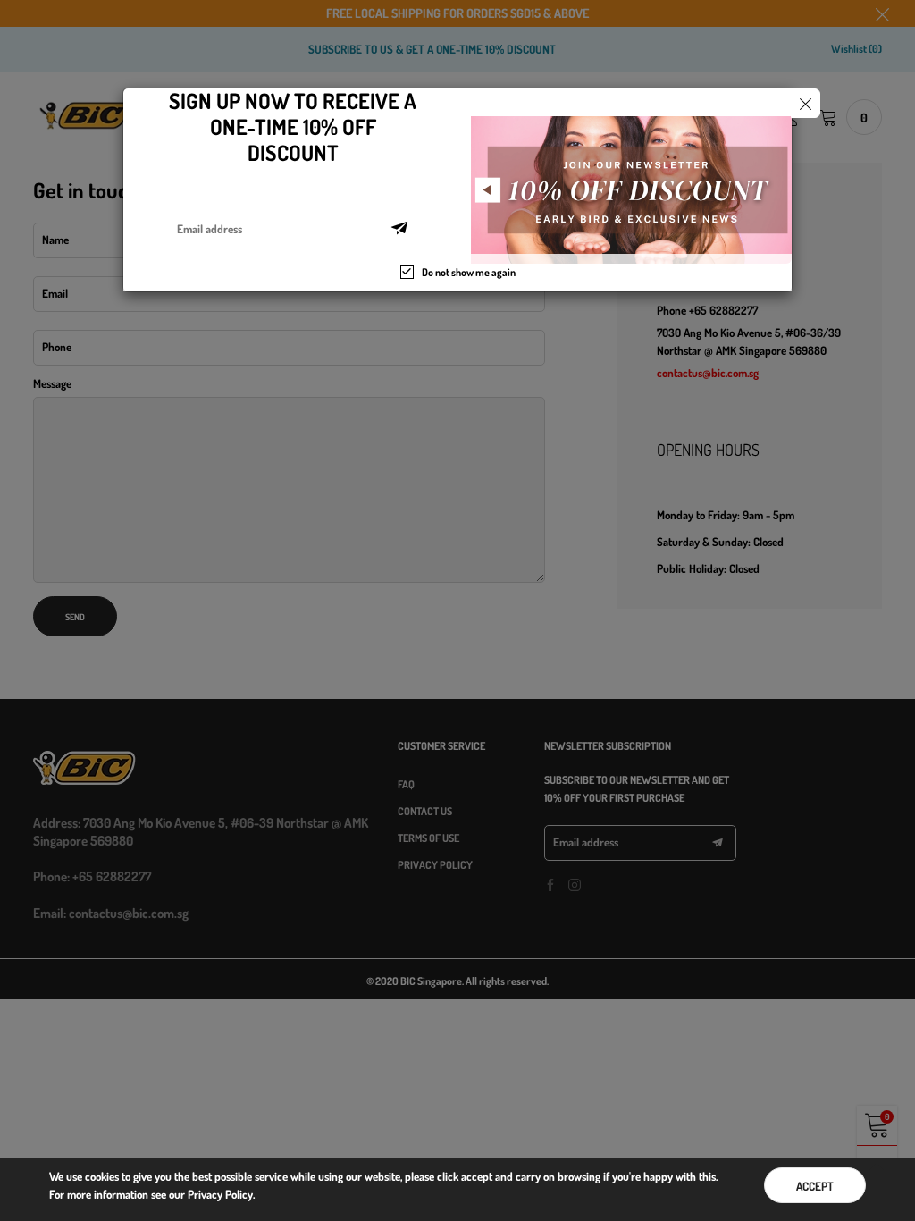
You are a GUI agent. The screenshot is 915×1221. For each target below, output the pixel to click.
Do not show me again (469, 272)
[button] (399, 228)
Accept (815, 1186)
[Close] (805, 103)
